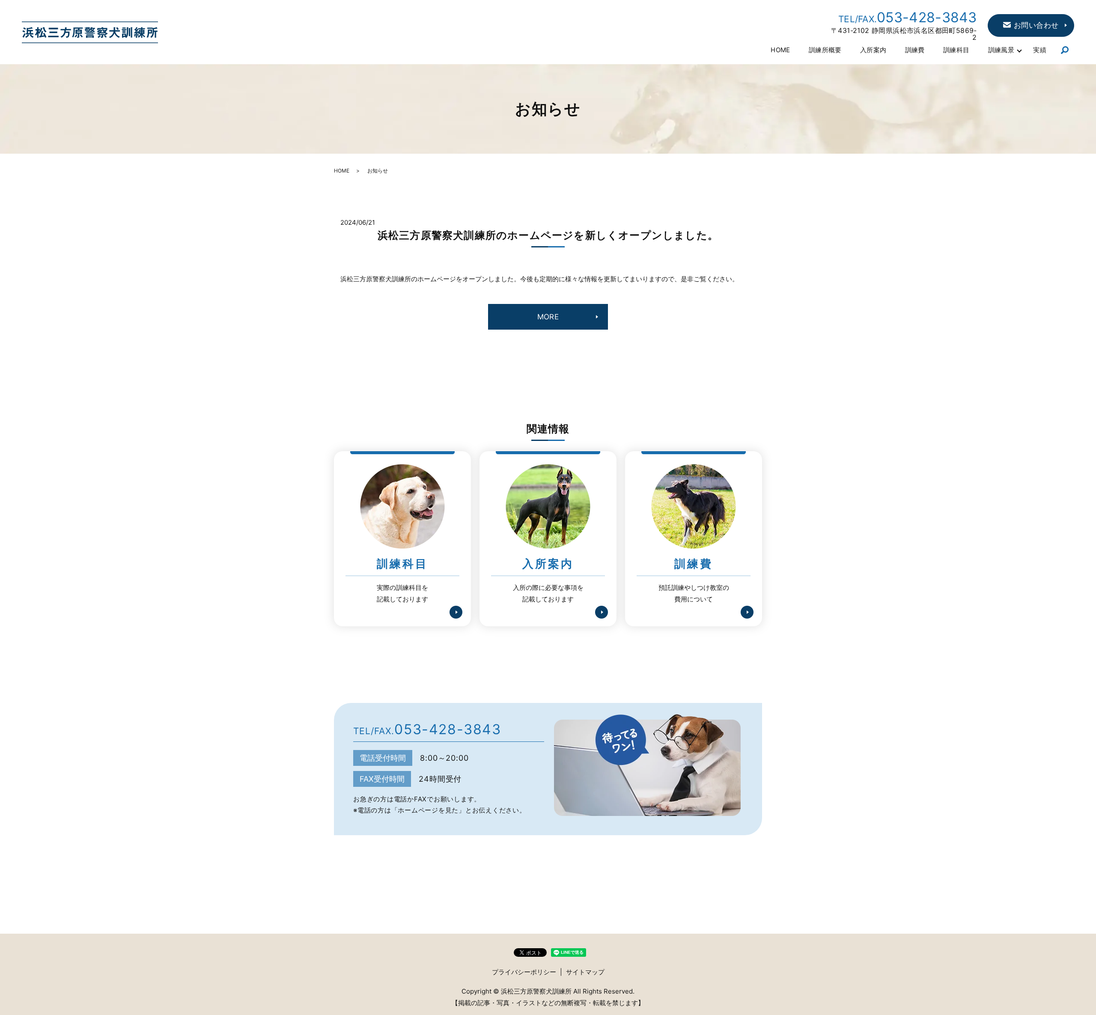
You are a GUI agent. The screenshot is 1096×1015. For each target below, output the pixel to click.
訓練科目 (956, 50)
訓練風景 (1001, 50)
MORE (548, 317)
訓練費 (915, 50)
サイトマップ (585, 972)
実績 (1039, 50)
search (1065, 50)
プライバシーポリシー (524, 972)
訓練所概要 (825, 50)
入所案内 (873, 50)
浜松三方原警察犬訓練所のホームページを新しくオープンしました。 (548, 235)
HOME (780, 50)
